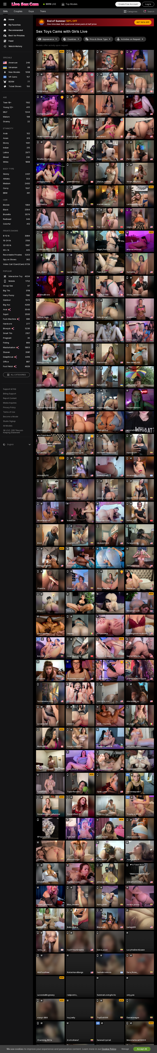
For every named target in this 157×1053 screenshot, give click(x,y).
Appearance (48, 39)
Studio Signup (9, 421)
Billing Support (9, 394)
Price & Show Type (98, 39)
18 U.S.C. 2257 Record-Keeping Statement (13, 431)
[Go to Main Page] (25, 4)
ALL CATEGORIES (18, 375)
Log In (148, 4)
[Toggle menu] (5, 4)
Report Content (10, 398)
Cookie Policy (109, 1049)
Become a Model (10, 417)
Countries (71, 39)
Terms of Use (9, 412)
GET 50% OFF (142, 22)
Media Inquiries (10, 403)
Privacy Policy (9, 407)
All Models (7, 426)
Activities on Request (130, 39)
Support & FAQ (9, 389)
